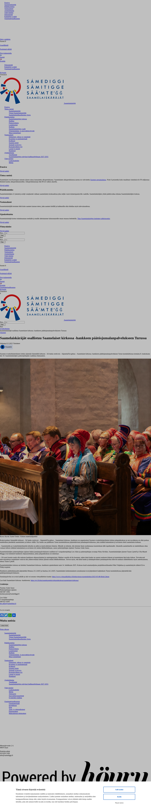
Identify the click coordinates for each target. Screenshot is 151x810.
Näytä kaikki (4, 171)
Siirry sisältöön (5, 39)
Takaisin (3, 333)
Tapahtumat (13, 155)
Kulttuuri (12, 141)
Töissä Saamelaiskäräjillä (17, 113)
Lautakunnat (13, 125)
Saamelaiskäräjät (10, 5)
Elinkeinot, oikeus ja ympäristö (19, 137)
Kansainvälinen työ (15, 147)
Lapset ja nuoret (14, 149)
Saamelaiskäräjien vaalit (17, 129)
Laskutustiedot (14, 161)
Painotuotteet (13, 711)
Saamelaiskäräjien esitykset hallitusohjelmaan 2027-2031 (28, 157)
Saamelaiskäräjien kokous (18, 119)
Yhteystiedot (8, 13)
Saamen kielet (14, 143)
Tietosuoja (12, 694)
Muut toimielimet (15, 133)
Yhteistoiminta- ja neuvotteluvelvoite (21, 131)
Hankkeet (12, 151)
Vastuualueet (8, 9)
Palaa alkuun (4, 629)
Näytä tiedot (119, 803)
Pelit (10, 707)
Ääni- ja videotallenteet (17, 709)
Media (11, 163)
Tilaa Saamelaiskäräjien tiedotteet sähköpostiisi (93, 219)
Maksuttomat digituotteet (17, 713)
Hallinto (11, 127)
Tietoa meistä (9, 109)
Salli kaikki (119, 789)
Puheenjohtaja (14, 123)
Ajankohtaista (9, 11)
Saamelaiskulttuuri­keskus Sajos (20, 115)
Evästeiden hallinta (15, 698)
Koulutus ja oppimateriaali (18, 139)
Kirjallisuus (13, 705)
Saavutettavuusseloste (16, 696)
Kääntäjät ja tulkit (10, 17)
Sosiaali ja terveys (15, 145)
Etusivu (7, 3)
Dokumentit (8, 15)
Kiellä (119, 797)
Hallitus (11, 121)
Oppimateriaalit (14, 703)
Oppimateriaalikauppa (12, 19)
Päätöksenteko (9, 7)
